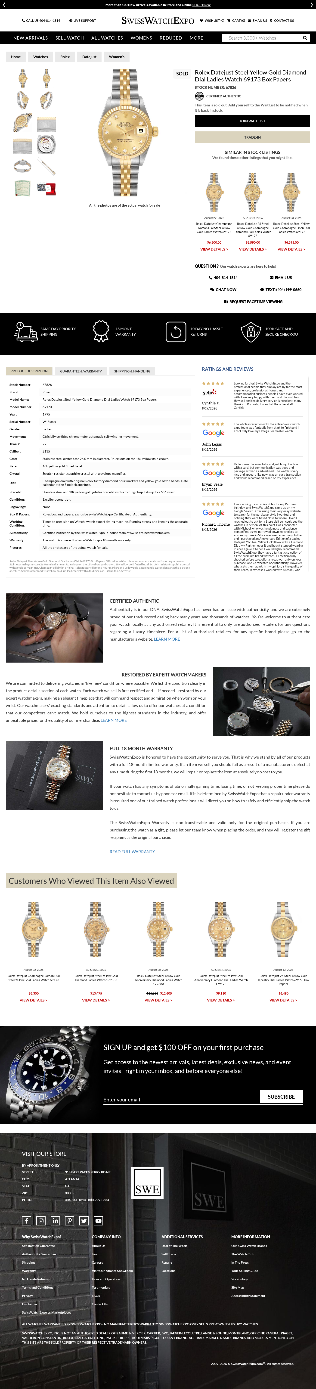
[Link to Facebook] (26, 1220)
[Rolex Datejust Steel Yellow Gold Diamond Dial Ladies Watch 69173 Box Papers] (124, 132)
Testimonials (101, 1287)
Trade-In (252, 137)
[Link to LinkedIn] (55, 1220)
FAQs (96, 1296)
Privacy (27, 1296)
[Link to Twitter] (84, 1220)
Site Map (237, 1287)
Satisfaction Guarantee (38, 1246)
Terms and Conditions (37, 1287)
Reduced (171, 37)
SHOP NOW (201, 5)
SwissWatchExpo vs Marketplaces (46, 1312)
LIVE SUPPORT (85, 20)
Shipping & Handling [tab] (132, 371)
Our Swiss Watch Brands (249, 1246)
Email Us (283, 277)
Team (95, 1254)
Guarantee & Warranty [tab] (81, 371)
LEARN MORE (167, 639)
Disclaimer (29, 1304)
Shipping (28, 1262)
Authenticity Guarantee (39, 1254)
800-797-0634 (98, 1200)
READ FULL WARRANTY (132, 851)
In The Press (240, 1262)
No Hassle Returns (35, 1279)
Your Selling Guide (244, 1271)
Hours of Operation (106, 1279)
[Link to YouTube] (98, 1220)
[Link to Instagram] (41, 1220)
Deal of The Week (174, 1246)
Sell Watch (70, 37)
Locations (168, 1271)
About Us (98, 1246)
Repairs (166, 1262)
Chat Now (225, 289)
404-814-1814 (49, 20)
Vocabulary (239, 1279)
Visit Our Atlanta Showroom (112, 1271)
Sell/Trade (168, 1254)
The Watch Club (242, 1254)
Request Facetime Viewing (255, 301)
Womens (141, 37)
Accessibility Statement (248, 1296)
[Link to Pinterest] (69, 1220)
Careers (97, 1262)
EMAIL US (259, 20)
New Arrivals (30, 37)
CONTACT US (283, 20)
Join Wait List (252, 121)
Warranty (29, 1271)
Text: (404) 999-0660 (283, 289)
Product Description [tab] (29, 371)
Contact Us (100, 1304)
